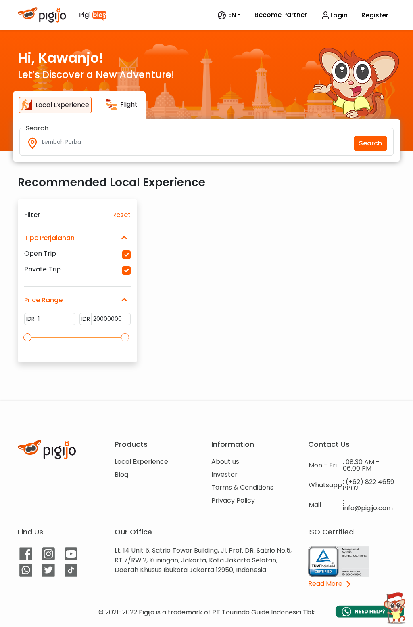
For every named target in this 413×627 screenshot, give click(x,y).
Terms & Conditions (242, 487)
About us (225, 461)
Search (370, 143)
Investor (224, 474)
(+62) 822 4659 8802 (368, 485)
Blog (121, 474)
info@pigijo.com (368, 508)
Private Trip (42, 269)
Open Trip (40, 253)
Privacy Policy (233, 500)
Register (374, 15)
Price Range (43, 300)
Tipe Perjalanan (49, 237)
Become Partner (280, 14)
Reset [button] (121, 215)
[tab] (55, 105)
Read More (326, 584)
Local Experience (141, 461)
